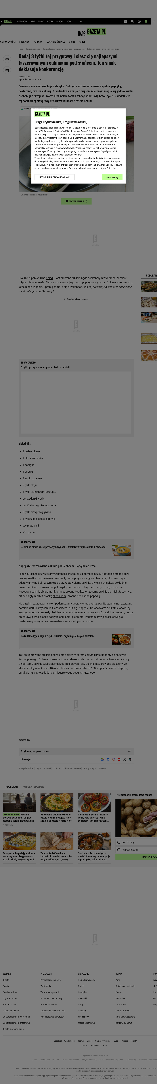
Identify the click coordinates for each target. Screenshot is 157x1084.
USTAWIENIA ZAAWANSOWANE (54, 177)
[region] (78, 146)
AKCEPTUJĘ (112, 177)
